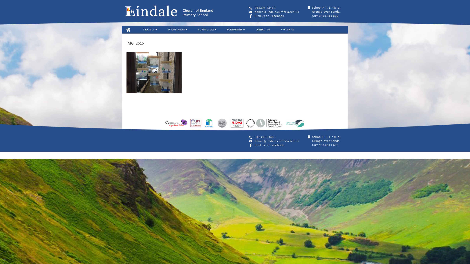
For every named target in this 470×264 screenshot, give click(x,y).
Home (128, 29)
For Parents (235, 29)
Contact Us (263, 29)
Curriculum (206, 29)
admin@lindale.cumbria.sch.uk (277, 12)
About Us (149, 29)
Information (176, 29)
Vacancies (287, 29)
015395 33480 (265, 8)
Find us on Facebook (269, 16)
